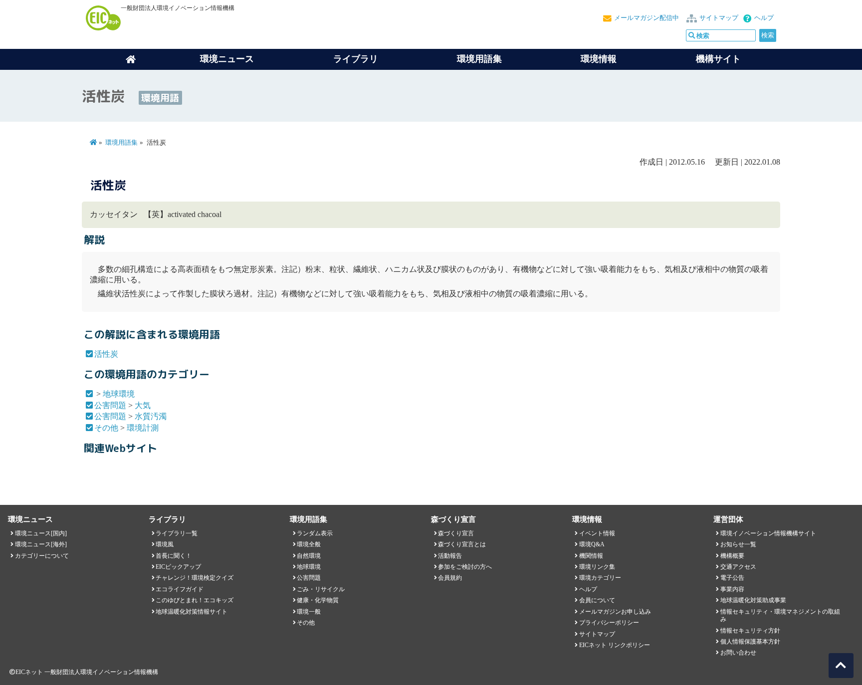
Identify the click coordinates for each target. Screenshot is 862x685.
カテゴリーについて (42, 555)
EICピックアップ (178, 566)
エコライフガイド (180, 589)
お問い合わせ (738, 652)
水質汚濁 (151, 416)
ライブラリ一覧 (177, 533)
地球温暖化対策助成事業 (753, 600)
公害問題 (110, 405)
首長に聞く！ (174, 555)
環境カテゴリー (600, 577)
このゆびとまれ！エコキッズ (194, 600)
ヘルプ (764, 17)
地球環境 (119, 394)
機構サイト (718, 59)
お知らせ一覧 (738, 544)
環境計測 (143, 428)
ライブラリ (355, 59)
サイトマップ (718, 17)
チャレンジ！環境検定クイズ (194, 577)
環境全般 (309, 544)
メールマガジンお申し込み (615, 611)
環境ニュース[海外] (41, 544)
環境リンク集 (597, 566)
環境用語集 (479, 59)
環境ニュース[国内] (41, 533)
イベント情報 (597, 533)
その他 (106, 428)
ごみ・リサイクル (321, 589)
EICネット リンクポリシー (614, 645)
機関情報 (591, 555)
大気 (143, 405)
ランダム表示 (315, 533)
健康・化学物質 (318, 600)
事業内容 (732, 589)
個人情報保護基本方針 (750, 641)
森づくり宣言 (456, 533)
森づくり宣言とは (462, 544)
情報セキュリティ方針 (750, 630)
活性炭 (106, 354)
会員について (597, 600)
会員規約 (450, 577)
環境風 (165, 544)
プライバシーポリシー (609, 622)
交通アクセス (738, 566)
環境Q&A (592, 544)
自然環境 (309, 555)
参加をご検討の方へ (465, 566)
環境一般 (309, 611)
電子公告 (732, 577)
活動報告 (450, 555)
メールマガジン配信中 (646, 17)
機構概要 (732, 555)
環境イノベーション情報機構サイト (768, 533)
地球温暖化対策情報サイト (191, 611)
